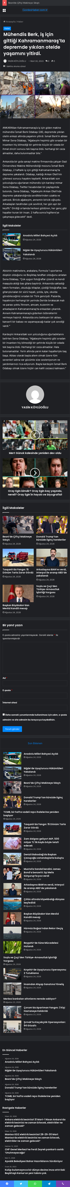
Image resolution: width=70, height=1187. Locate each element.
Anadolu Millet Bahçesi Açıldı (40, 235)
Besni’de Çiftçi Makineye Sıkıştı (23, 2)
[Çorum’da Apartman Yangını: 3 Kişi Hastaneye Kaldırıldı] (12, 1012)
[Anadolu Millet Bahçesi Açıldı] (12, 239)
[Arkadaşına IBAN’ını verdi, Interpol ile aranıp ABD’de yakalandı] (51, 557)
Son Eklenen (35, 743)
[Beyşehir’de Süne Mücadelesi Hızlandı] (12, 947)
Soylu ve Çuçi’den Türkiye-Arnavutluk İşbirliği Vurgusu (47, 589)
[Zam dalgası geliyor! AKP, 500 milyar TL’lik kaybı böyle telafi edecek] (12, 843)
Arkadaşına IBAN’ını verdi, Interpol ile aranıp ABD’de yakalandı (51, 572)
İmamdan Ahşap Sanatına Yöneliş (44, 984)
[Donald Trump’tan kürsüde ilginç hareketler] (51, 525)
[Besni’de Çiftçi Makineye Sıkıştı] (18, 525)
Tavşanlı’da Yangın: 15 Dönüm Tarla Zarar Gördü (18, 571)
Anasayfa (10, 21)
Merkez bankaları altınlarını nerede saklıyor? (29, 998)
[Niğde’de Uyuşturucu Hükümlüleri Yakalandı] (12, 254)
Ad (5, 678)
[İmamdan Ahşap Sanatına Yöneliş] (12, 989)
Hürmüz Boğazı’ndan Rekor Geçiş (43, 928)
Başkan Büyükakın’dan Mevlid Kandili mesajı (16, 607)
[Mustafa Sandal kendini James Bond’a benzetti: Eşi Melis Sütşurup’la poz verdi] (12, 873)
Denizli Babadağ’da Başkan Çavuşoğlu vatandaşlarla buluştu (44, 856)
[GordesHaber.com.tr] (35, 10)
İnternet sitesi (10, 702)
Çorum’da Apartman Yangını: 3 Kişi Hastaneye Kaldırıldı (44, 1009)
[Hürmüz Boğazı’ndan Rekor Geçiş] (12, 933)
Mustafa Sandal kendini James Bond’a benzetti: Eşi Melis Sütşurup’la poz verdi (42, 872)
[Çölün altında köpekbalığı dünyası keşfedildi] (12, 904)
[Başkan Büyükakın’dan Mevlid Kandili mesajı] (18, 593)
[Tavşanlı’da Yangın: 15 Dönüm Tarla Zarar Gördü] (18, 557)
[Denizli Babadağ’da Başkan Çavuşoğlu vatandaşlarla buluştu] (12, 859)
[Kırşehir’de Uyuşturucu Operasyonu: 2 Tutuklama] (12, 974)
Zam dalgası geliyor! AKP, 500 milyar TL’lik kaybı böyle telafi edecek (41, 842)
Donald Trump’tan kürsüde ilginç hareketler (51, 538)
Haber (20, 21)
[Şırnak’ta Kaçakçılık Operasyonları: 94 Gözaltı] (12, 1026)
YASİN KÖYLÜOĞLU (17, 61)
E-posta (7, 690)
